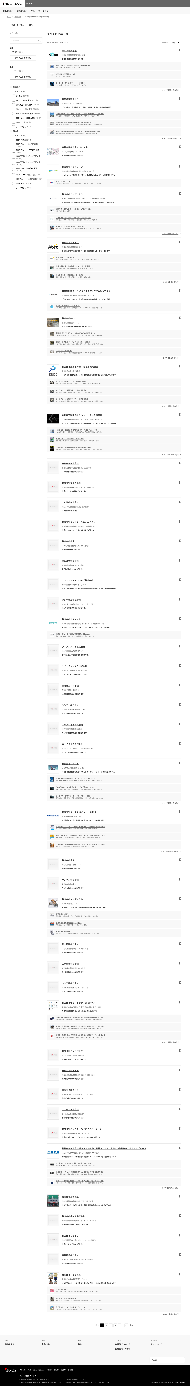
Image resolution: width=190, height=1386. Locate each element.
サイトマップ (156, 1344)
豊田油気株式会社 (70, 560)
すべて (18, 71)
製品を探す (8, 10)
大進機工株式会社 (70, 685)
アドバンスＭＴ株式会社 (73, 646)
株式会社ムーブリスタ (72, 194)
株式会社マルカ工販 (71, 482)
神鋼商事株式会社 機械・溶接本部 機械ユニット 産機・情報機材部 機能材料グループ (104, 1148)
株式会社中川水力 (70, 1070)
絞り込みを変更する (23, 58)
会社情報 (56, 1370)
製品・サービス (17, 24)
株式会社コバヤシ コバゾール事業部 (79, 811)
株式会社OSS (68, 318)
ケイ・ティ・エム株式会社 (74, 666)
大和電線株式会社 (70, 502)
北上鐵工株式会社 (70, 1109)
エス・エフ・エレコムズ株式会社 (77, 580)
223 (126, 1325)
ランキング (43, 10)
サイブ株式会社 (69, 50)
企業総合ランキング (122, 1348)
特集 (33, 10)
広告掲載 (70, 1370)
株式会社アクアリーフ (72, 166)
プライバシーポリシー (26, 1370)
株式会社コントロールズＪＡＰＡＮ (78, 521)
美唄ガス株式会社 (70, 1090)
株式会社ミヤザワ (70, 1235)
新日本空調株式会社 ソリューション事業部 (82, 414)
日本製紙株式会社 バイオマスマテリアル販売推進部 (86, 290)
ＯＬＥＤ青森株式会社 (72, 744)
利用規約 (49, 1370)
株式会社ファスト (70, 763)
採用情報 (63, 1370)
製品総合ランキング (122, 1344)
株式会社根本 (68, 541)
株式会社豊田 (68, 860)
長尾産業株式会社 (70, 98)
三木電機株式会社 (70, 963)
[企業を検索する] (39, 40)
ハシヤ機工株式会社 (71, 599)
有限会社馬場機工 (70, 1196)
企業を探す (22, 10)
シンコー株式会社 (70, 705)
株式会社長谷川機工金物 (73, 1216)
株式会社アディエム (71, 619)
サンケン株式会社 (70, 879)
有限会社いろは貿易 (71, 1274)
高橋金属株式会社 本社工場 (75, 147)
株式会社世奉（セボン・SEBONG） (79, 1002)
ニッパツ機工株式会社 (72, 724)
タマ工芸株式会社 (70, 983)
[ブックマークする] (180, 50)
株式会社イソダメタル (72, 899)
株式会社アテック (70, 242)
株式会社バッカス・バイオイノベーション (82, 1128)
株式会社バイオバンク (72, 1051)
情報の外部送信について (39, 1370)
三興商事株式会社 (70, 463)
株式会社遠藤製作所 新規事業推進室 (80, 366)
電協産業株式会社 (70, 1255)
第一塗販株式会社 (70, 944)
